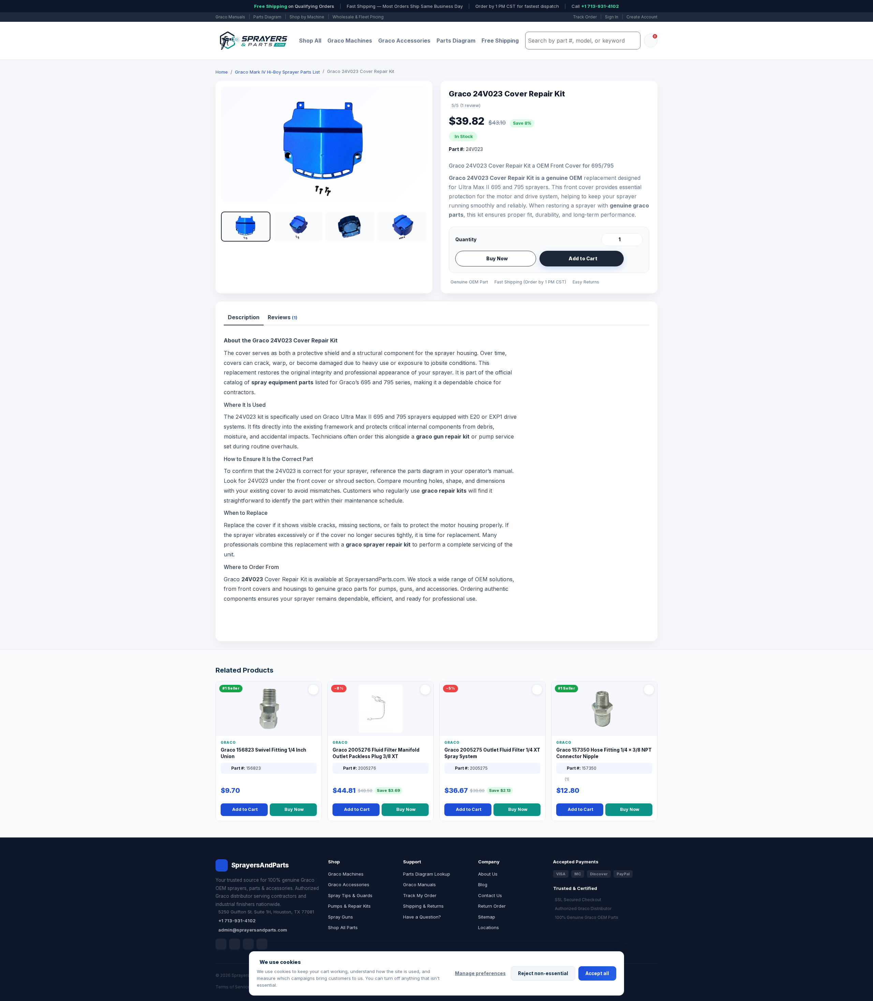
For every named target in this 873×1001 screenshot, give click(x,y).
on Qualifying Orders (294, 6)
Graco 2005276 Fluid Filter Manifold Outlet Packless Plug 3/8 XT (375, 753)
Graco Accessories (404, 40)
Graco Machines (349, 40)
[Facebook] (221, 944)
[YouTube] (261, 944)
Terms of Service (233, 986)
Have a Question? (422, 917)
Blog (482, 884)
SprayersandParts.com (374, 579)
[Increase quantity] (636, 239)
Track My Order (419, 895)
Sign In (611, 16)
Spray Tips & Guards (350, 895)
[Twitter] (248, 944)
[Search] (633, 40)
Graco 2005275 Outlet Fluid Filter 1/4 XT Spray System (492, 753)
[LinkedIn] (234, 944)
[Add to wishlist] (635, 258)
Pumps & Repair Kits (349, 906)
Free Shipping (500, 40)
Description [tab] (244, 317)
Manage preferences (480, 973)
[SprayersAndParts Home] (253, 41)
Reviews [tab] (282, 317)
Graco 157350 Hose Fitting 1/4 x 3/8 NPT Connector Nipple (604, 753)
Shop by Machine (307, 16)
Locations (488, 927)
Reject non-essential (543, 973)
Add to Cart (582, 258)
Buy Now (497, 258)
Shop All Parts (343, 927)
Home (222, 72)
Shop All (310, 40)
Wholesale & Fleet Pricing (358, 16)
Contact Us (490, 895)
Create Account (641, 16)
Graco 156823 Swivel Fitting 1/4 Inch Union (263, 753)
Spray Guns (340, 917)
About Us (488, 874)
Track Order (585, 16)
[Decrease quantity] (608, 239)
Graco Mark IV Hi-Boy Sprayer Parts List (277, 72)
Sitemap (486, 917)
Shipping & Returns (423, 906)
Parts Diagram (267, 16)
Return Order (492, 906)
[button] (245, 227)
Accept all (597, 973)
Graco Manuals (230, 16)
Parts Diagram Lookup (426, 874)
